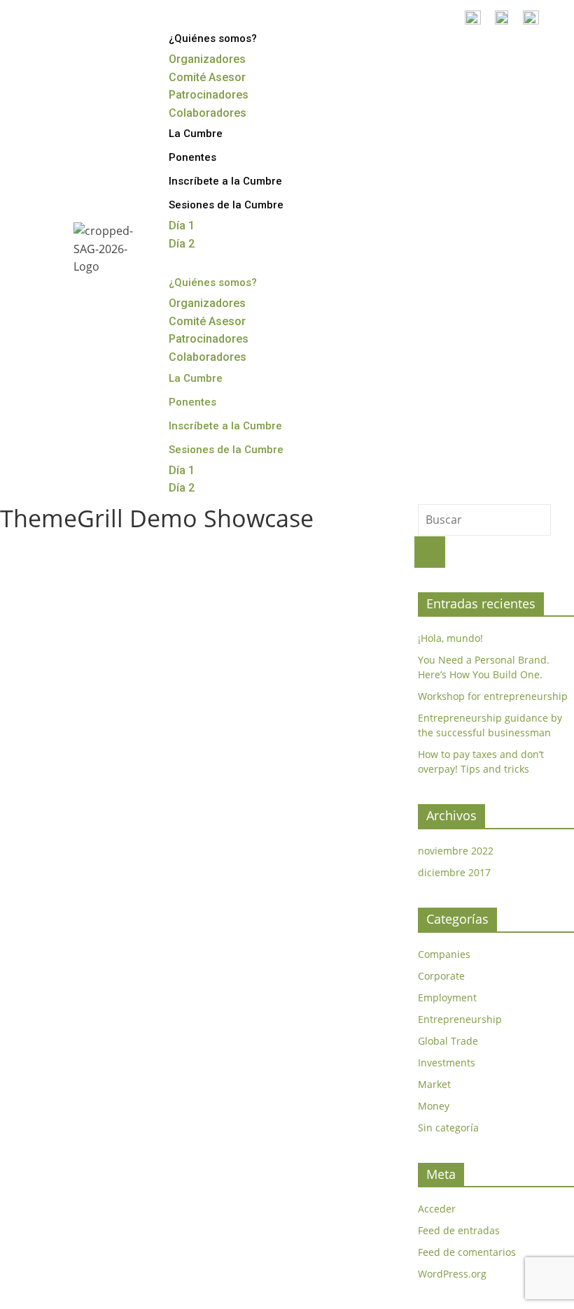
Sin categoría (448, 1127)
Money (433, 1106)
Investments (446, 1062)
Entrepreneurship (460, 1019)
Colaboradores (207, 113)
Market (434, 1084)
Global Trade (448, 1040)
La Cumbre (196, 133)
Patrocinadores (208, 94)
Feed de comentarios (467, 1252)
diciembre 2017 (454, 872)
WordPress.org (452, 1273)
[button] (355, 262)
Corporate (441, 975)
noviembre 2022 (455, 850)
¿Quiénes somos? (213, 38)
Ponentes (192, 157)
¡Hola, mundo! (450, 638)
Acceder (437, 1208)
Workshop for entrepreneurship (493, 696)
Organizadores (207, 59)
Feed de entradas (459, 1230)
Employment (447, 997)
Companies (444, 954)
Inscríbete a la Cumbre (225, 181)
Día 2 (182, 243)
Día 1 (182, 225)
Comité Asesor (207, 77)
